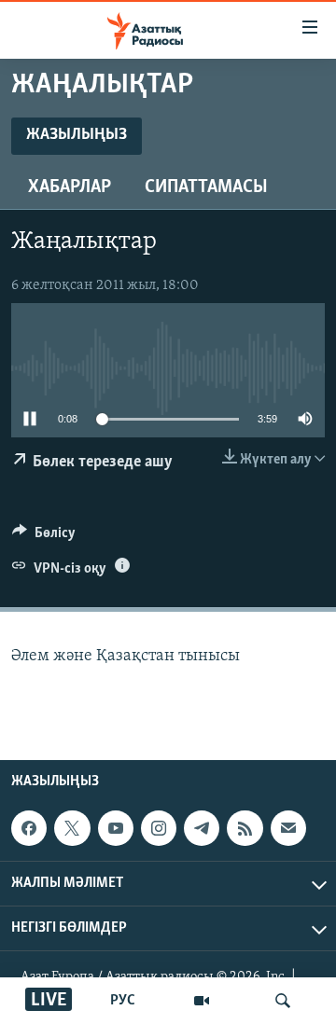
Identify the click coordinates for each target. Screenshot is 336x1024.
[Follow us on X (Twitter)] (72, 829)
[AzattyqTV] (202, 1000)
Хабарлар (69, 187)
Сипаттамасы (206, 187)
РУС (122, 1000)
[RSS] (244, 829)
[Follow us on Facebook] (29, 829)
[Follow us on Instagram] (158, 829)
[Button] (44, 537)
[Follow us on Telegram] (201, 829)
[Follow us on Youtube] (115, 829)
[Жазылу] (288, 829)
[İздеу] (283, 1000)
